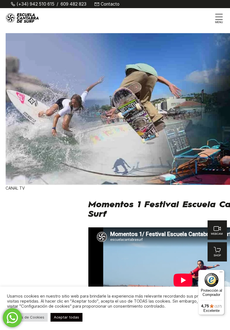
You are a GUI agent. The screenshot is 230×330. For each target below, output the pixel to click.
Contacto (110, 4)
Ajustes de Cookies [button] (27, 317)
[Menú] (221, 273)
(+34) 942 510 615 (35, 4)
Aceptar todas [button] (66, 317)
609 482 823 (73, 4)
